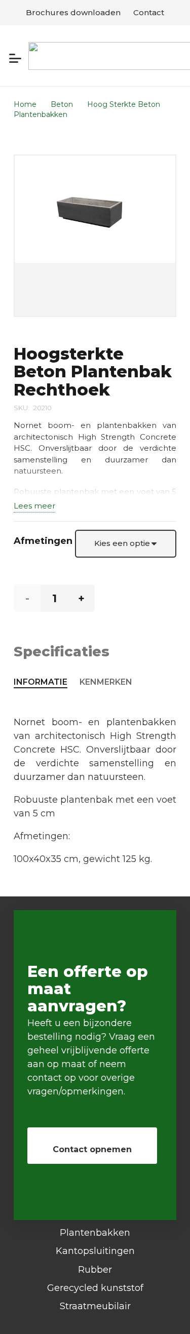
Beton (62, 104)
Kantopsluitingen (95, 1251)
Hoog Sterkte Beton (123, 104)
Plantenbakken (40, 114)
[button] (15, 58)
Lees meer (34, 506)
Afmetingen (43, 540)
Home (25, 104)
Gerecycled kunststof (95, 1287)
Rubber (95, 1269)
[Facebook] (95, 1317)
